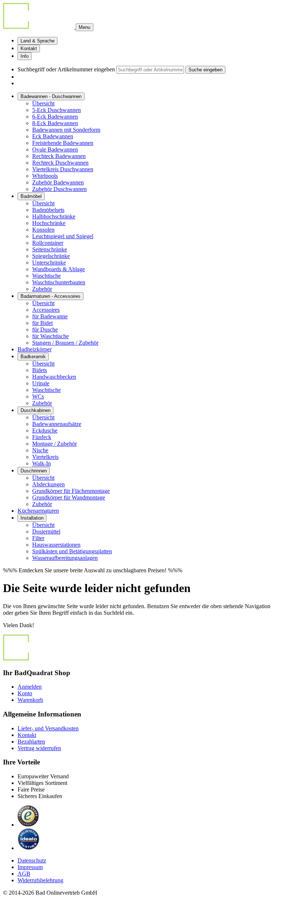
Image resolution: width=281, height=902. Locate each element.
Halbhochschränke (53, 216)
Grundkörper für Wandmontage (68, 497)
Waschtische (46, 276)
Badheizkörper (35, 349)
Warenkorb (30, 700)
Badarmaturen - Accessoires (50, 296)
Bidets (39, 370)
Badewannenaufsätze (56, 424)
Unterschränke (49, 262)
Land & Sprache (37, 41)
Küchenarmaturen (38, 511)
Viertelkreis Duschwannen (62, 169)
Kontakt (28, 48)
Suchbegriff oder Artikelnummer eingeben (66, 69)
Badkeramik (33, 356)
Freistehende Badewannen (62, 143)
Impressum (30, 867)
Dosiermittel (46, 531)
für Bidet (42, 323)
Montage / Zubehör (54, 444)
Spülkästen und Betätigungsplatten (72, 551)
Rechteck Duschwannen (60, 163)
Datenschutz (32, 860)
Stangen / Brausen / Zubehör (65, 343)
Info (24, 56)
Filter (38, 538)
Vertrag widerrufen (39, 748)
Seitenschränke (49, 249)
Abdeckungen (48, 484)
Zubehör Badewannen (58, 182)
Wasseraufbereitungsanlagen (65, 558)
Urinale (40, 383)
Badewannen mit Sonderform (66, 130)
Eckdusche (44, 430)
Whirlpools (45, 176)
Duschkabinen (35, 410)
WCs (38, 396)
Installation (32, 518)
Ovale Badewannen (55, 149)
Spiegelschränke (51, 256)
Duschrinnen (33, 471)
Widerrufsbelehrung (40, 880)
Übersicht (43, 103)
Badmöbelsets (48, 210)
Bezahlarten (31, 741)
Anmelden (30, 687)
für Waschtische (50, 336)
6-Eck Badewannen (55, 116)
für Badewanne (50, 316)
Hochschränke (48, 223)
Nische (40, 450)
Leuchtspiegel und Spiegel (62, 236)
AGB (24, 874)
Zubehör (42, 289)
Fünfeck (41, 437)
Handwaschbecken (54, 377)
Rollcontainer (47, 243)
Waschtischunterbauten (58, 282)
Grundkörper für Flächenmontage (71, 491)
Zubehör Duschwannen (59, 189)
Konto (25, 693)
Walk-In (41, 463)
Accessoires (46, 310)
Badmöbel (31, 196)
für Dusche (45, 329)
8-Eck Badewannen (55, 123)
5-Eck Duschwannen (56, 110)
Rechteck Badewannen (59, 156)
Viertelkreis (45, 457)
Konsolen (43, 230)
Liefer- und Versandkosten (48, 728)
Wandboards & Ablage (58, 269)
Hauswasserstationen (56, 545)
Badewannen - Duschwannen (51, 96)
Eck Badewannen (52, 136)
